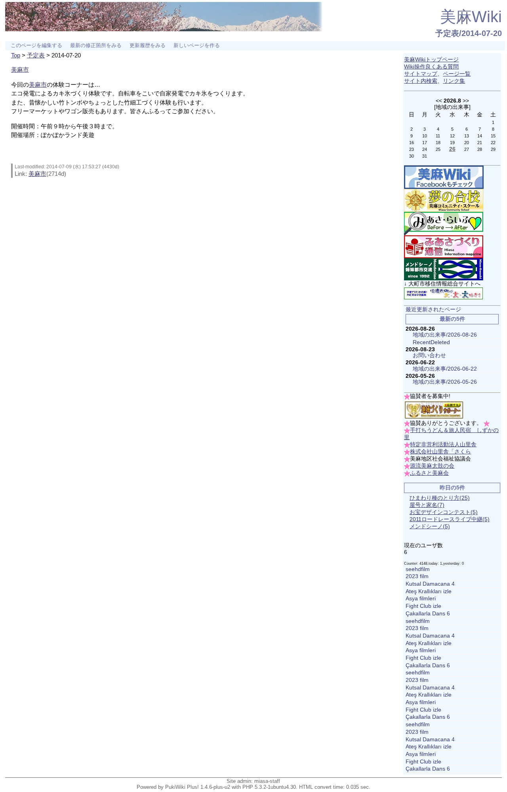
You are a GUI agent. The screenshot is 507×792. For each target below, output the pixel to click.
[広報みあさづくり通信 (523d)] (443, 246)
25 (438, 149)
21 (479, 142)
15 (493, 135)
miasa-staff (267, 781)
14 (479, 135)
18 (438, 142)
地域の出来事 (452, 107)
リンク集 (454, 81)
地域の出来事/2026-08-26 (445, 335)
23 (411, 149)
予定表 (36, 55)
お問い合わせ (429, 355)
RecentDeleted (431, 342)
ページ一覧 (457, 74)
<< (439, 100)
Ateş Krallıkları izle (429, 591)
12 (452, 135)
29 (493, 149)
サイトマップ (420, 74)
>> (466, 100)
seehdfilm (418, 569)
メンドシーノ (430, 526)
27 (466, 149)
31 (424, 156)
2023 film (417, 576)
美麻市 (20, 69)
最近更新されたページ (433, 309)
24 (424, 149)
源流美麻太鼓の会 (432, 466)
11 (438, 135)
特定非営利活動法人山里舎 (443, 444)
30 (411, 156)
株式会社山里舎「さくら (440, 452)
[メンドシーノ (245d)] (443, 269)
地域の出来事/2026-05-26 (445, 382)
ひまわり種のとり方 (440, 498)
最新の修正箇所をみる (96, 45)
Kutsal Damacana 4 (430, 584)
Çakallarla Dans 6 (428, 614)
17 (424, 142)
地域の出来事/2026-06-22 (445, 369)
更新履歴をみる (148, 45)
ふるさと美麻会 (429, 473)
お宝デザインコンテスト (444, 512)
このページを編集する (36, 45)
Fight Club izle (423, 606)
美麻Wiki (471, 16)
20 (466, 142)
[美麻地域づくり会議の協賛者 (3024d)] (433, 410)
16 (411, 142)
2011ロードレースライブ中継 (450, 519)
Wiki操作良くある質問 (431, 67)
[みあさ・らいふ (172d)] (443, 223)
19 (452, 142)
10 (424, 135)
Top (15, 55)
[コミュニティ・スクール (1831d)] (443, 200)
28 (479, 149)
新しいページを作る (196, 45)
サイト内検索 (420, 81)
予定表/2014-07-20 (468, 33)
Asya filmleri (421, 599)
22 (493, 142)
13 (466, 135)
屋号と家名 (427, 505)
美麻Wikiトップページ (431, 60)
